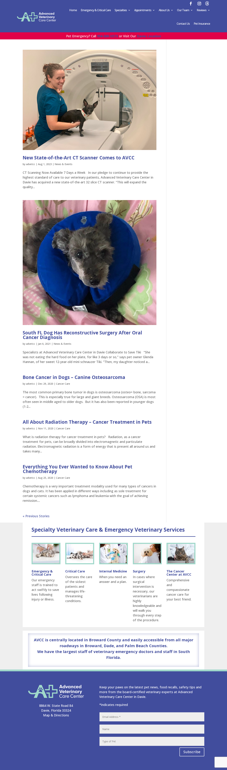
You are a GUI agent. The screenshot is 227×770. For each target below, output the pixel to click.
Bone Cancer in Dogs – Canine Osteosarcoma (74, 377)
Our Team (183, 10)
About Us (164, 10)
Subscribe (191, 751)
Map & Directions (56, 715)
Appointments (142, 10)
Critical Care (75, 571)
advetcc (30, 164)
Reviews (201, 10)
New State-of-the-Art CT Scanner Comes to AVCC (78, 157)
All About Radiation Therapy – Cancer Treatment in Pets (87, 422)
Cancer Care (63, 383)
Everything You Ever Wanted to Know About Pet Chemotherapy (77, 468)
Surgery (139, 571)
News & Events (63, 164)
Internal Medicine (113, 571)
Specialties (121, 10)
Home (73, 10)
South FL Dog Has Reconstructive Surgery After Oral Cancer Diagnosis (82, 334)
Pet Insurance (202, 24)
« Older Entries (34, 516)
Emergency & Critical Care (96, 10)
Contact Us (183, 24)
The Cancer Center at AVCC (179, 573)
